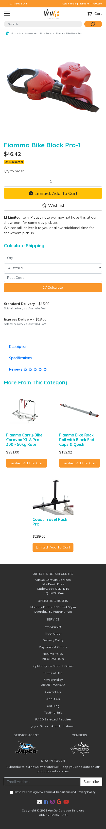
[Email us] (39, 802)
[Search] (93, 24)
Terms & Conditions (57, 792)
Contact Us (53, 692)
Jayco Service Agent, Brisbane (53, 726)
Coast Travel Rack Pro (50, 522)
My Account (53, 626)
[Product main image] (53, 86)
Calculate (55, 287)
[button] (53, 205)
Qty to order (14, 171)
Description (18, 346)
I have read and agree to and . (54, 792)
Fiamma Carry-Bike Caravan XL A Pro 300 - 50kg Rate (24, 440)
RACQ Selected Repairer (53, 719)
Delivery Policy (53, 640)
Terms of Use (53, 673)
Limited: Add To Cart (55, 193)
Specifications (20, 358)
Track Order (53, 633)
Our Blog (53, 706)
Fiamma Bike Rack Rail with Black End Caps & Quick (76, 440)
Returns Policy (53, 654)
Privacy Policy (53, 679)
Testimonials (53, 712)
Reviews (16, 369)
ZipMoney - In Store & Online (53, 666)
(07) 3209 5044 (17, 3)
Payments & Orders (53, 647)
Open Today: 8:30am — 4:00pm (82, 3)
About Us (53, 699)
